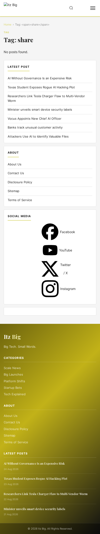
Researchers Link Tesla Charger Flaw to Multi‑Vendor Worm (45, 494)
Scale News (12, 368)
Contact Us (16, 173)
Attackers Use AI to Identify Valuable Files (38, 136)
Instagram (50, 288)
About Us (14, 164)
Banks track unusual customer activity (35, 127)
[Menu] (92, 8)
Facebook (50, 231)
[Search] (71, 8)
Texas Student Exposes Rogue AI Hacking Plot (41, 87)
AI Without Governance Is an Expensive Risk (40, 78)
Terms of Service (20, 200)
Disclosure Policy (20, 182)
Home (7, 24)
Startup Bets (13, 387)
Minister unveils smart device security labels (40, 109)
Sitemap (13, 191)
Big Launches (13, 374)
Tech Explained (15, 394)
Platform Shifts (14, 381)
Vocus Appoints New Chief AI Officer (34, 118)
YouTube (50, 250)
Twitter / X (50, 268)
